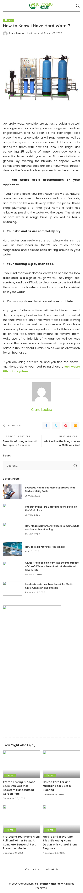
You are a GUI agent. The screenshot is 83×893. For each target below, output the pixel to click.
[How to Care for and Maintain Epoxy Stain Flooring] (61, 764)
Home (8, 20)
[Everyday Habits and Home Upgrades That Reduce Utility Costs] (12, 491)
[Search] (77, 5)
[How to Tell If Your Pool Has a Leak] (12, 549)
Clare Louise (17, 33)
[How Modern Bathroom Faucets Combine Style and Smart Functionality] (12, 530)
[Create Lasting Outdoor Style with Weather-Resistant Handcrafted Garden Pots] (21, 764)
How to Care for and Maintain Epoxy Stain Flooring (57, 785)
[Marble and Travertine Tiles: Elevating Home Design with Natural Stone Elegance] (61, 819)
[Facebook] (46, 425)
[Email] (75, 425)
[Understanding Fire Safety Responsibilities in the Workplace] (12, 511)
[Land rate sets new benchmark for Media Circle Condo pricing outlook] (12, 588)
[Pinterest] (65, 425)
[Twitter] (56, 425)
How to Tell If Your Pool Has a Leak (45, 546)
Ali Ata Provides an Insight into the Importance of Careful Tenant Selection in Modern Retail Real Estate (52, 566)
